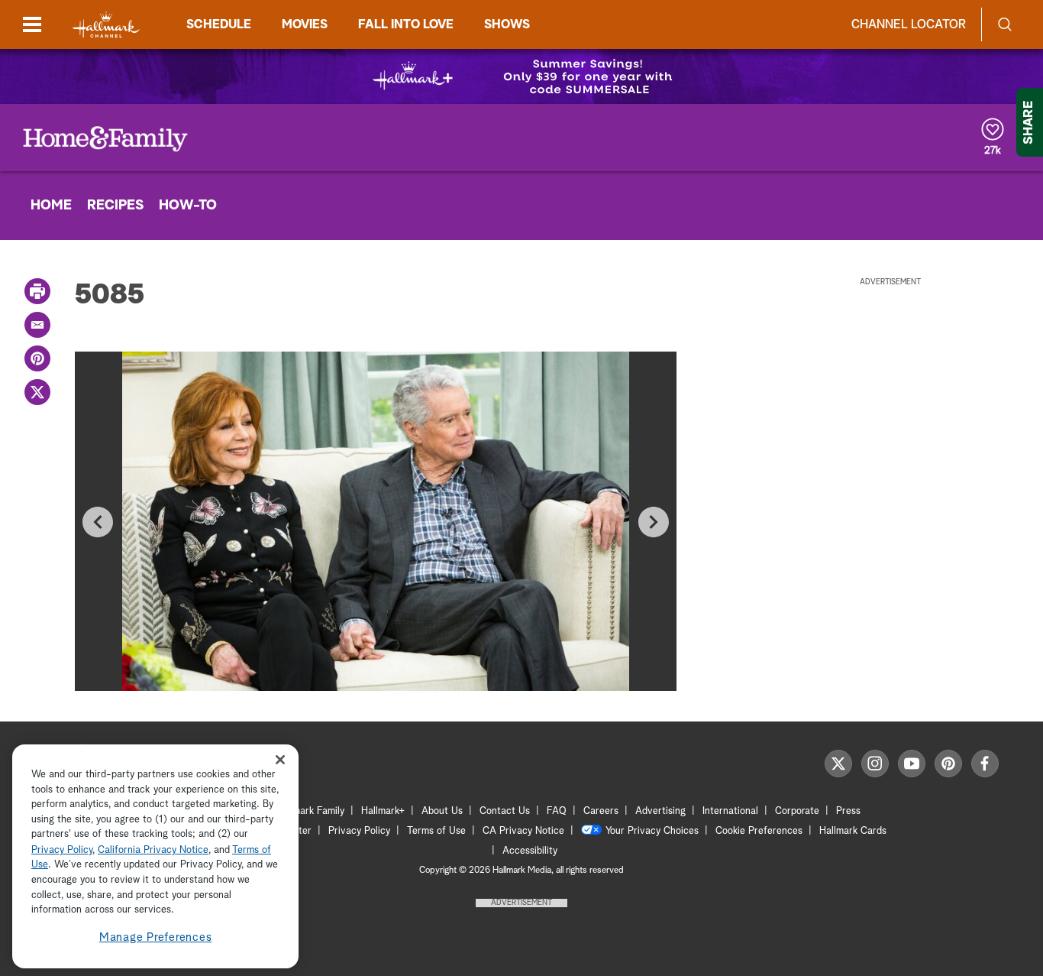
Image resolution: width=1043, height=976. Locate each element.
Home (51, 205)
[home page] (106, 24)
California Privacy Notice (153, 850)
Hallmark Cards (852, 831)
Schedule (218, 24)
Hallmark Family (310, 811)
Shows (507, 24)
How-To (188, 205)
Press (848, 811)
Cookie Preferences (758, 831)
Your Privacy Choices (652, 831)
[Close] (280, 760)
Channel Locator (908, 24)
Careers (600, 811)
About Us (442, 811)
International (730, 811)
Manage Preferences (155, 937)
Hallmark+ (383, 811)
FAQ (557, 811)
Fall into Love (406, 24)
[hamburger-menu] (32, 24)
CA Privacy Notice (523, 831)
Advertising (660, 811)
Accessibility (529, 851)
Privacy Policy (359, 831)
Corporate (797, 811)
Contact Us (505, 811)
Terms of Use (436, 831)
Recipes (115, 205)
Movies (305, 24)
